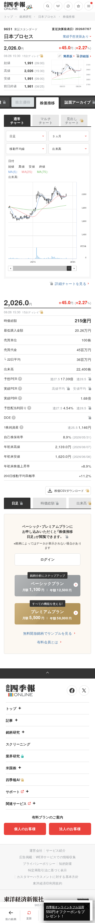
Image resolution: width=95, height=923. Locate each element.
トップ (8, 16)
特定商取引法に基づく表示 (47, 870)
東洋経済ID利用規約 (47, 883)
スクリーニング (18, 744)
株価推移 (47, 102)
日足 (13, 136)
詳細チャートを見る (70, 283)
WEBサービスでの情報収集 (56, 857)
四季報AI (13, 779)
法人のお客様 (70, 828)
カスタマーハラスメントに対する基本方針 (47, 876)
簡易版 (67, 56)
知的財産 (65, 863)
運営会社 (35, 850)
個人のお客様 (25, 828)
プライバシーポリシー (39, 863)
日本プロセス (47, 16)
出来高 (56, 148)
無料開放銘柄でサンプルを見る (47, 633)
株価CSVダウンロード (69, 490)
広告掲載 (25, 857)
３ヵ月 (56, 136)
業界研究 (13, 755)
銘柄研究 (25, 16)
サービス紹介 (56, 850)
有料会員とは (47, 642)
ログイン (47, 559)
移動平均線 (17, 148)
